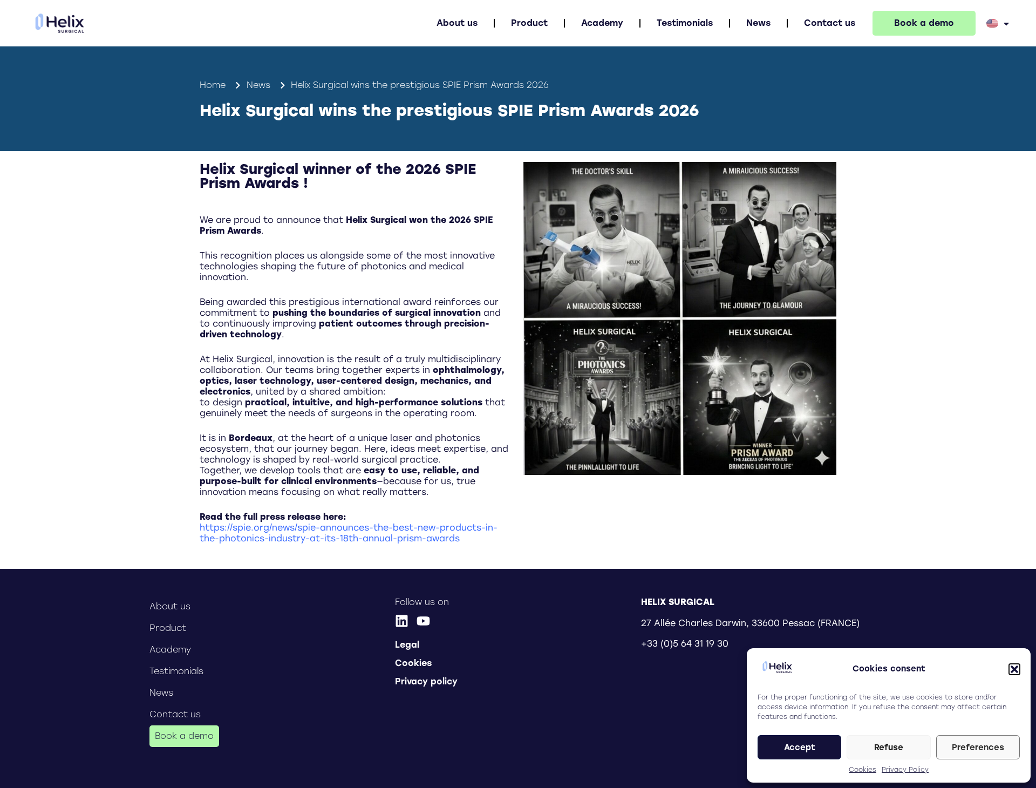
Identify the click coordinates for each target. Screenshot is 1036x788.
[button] (1014, 669)
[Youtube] (423, 621)
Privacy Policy (905, 769)
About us (457, 23)
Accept (799, 747)
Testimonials (685, 23)
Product (529, 23)
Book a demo (924, 23)
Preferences (978, 747)
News (758, 23)
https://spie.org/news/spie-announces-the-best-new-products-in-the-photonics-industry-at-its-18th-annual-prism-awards (348, 533)
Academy (602, 23)
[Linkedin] (401, 621)
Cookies (862, 769)
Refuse (888, 747)
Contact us (829, 23)
